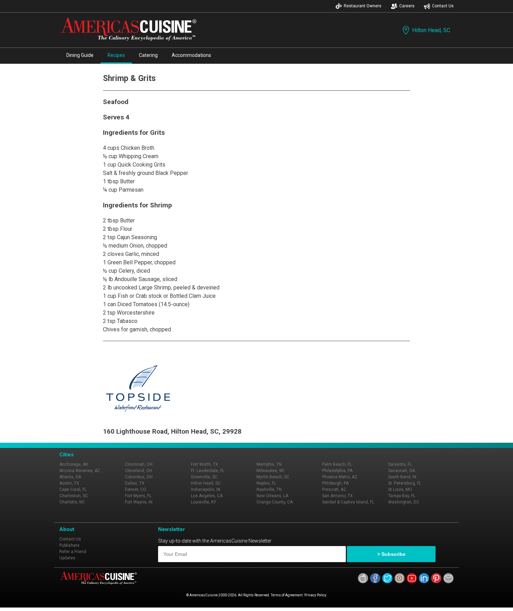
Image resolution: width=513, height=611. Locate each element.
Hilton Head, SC (431, 30)
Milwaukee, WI (270, 470)
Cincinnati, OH (139, 464)
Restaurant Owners (362, 5)
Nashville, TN (269, 489)
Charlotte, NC (72, 502)
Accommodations (191, 55)
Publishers (69, 545)
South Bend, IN (402, 476)
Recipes (116, 55)
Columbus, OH (139, 476)
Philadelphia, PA (337, 470)
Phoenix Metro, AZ (339, 476)
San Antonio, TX (337, 495)
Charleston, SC (73, 495)
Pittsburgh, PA (335, 483)
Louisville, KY (203, 502)
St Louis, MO (400, 489)
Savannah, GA (401, 470)
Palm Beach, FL (337, 464)
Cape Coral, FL (73, 489)
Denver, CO (135, 489)
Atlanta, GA (70, 476)
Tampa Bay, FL (401, 495)
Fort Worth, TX (204, 464)
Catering (148, 55)
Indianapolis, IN (205, 489)
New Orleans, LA (272, 495)
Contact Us (443, 5)
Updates (67, 557)
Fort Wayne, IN (139, 502)
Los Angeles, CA (207, 495)
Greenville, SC (204, 476)
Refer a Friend (72, 551)
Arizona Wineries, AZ (79, 470)
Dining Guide (80, 55)
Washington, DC (403, 502)
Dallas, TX (134, 483)
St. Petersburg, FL (404, 483)
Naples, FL (266, 483)
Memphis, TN (269, 464)
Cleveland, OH (138, 470)
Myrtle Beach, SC (272, 476)
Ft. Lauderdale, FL (207, 470)
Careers (407, 5)
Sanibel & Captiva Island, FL (348, 502)
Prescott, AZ (334, 489)
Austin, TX (69, 483)
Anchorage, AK (73, 464)
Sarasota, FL (400, 464)
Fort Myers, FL (138, 495)
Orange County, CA (274, 502)
